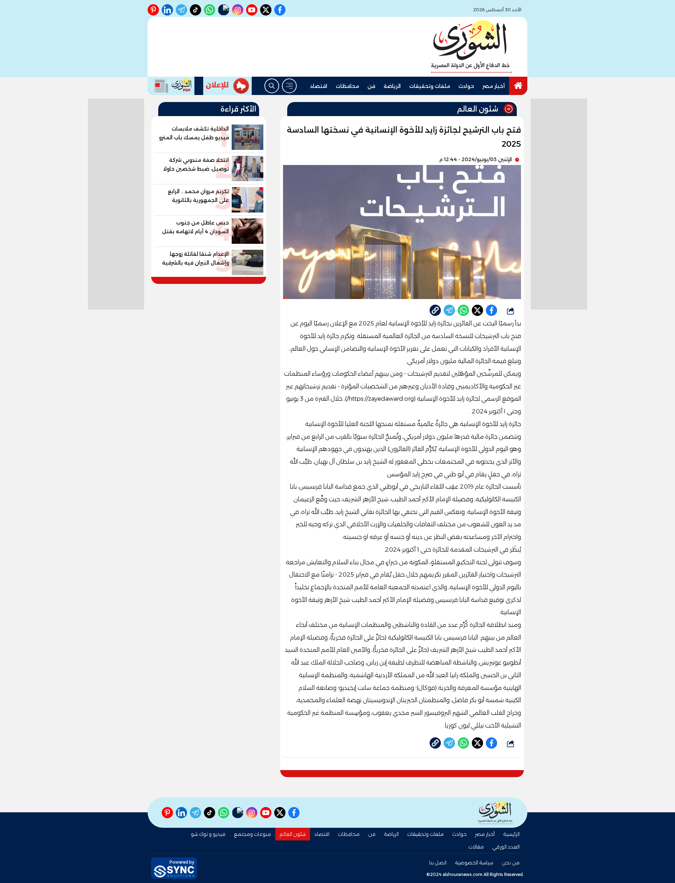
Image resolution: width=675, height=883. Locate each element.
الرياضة (392, 86)
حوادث (466, 86)
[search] (271, 85)
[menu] (289, 85)
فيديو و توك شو (208, 834)
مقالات (476, 847)
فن (371, 86)
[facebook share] (491, 310)
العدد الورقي (506, 847)
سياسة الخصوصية (474, 862)
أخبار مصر (493, 86)
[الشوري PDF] (171, 86)
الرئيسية (511, 834)
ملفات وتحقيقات (429, 86)
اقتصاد (318, 86)
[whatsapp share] (463, 310)
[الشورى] (471, 46)
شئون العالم (292, 834)
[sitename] (495, 812)
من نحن (511, 862)
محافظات (347, 86)
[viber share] (449, 310)
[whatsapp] (435, 310)
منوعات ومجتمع (252, 834)
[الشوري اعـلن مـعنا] (227, 86)
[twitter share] (477, 310)
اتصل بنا (437, 862)
